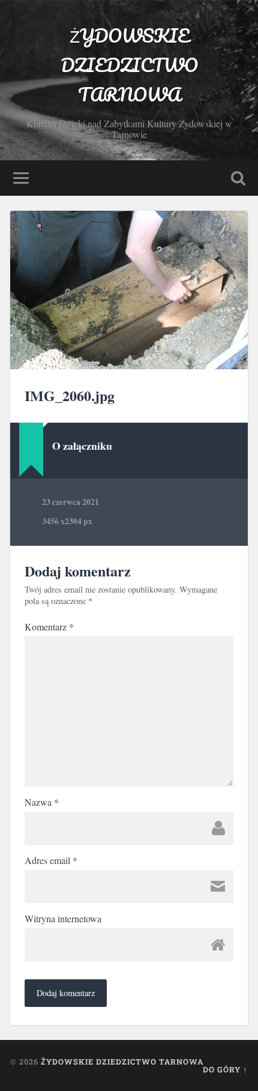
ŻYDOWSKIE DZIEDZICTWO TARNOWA (129, 65)
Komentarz (49, 627)
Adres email (51, 860)
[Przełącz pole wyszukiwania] (238, 178)
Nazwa (42, 802)
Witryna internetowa (63, 918)
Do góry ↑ (225, 1069)
